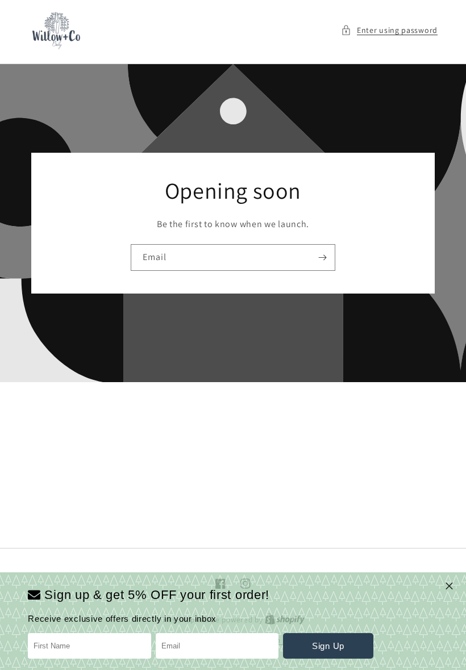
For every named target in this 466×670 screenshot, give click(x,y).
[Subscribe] (322, 257)
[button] (389, 30)
